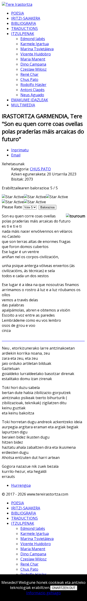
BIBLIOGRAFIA (23, 23)
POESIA (17, 13)
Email (15, 155)
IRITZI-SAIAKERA (25, 18)
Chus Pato (29, 79)
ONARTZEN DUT (63, 588)
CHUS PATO (40, 169)
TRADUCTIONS (24, 28)
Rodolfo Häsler (33, 84)
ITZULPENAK (22, 33)
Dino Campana (33, 64)
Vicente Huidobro (35, 54)
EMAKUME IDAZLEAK (29, 99)
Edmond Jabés (32, 38)
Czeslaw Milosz (33, 69)
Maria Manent (32, 59)
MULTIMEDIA (23, 105)
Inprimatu (20, 150)
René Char (29, 74)
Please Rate (12, 207)
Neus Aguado (32, 94)
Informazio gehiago (43, 592)
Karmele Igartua (34, 43)
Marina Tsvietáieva (37, 48)
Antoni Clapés (32, 89)
